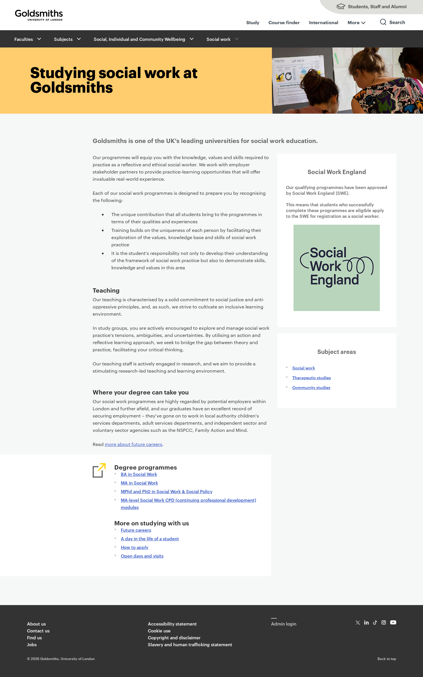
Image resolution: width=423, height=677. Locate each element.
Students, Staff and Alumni (365, 7)
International (323, 22)
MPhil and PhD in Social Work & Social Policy (166, 491)
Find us (34, 637)
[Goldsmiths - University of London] (38, 15)
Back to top (387, 658)
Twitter (358, 622)
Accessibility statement (172, 624)
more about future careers (133, 444)
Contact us (38, 631)
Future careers (136, 530)
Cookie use (159, 631)
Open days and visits (142, 556)
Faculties (23, 39)
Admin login (283, 624)
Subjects (63, 39)
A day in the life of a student (150, 538)
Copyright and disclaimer (174, 637)
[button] (38, 38)
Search (393, 27)
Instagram (384, 622)
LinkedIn (366, 622)
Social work (218, 39)
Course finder (284, 22)
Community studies (311, 387)
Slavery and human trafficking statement (190, 644)
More (354, 22)
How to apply (134, 547)
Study (252, 22)
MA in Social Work (139, 483)
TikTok (375, 622)
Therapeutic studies (311, 377)
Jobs (32, 644)
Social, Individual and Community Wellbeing (139, 39)
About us (36, 624)
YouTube (393, 622)
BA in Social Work (139, 474)
